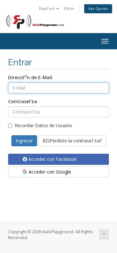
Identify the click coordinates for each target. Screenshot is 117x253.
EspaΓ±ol (47, 8)
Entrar (69, 8)
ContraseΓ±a (22, 101)
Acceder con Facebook (52, 159)
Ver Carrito (98, 8)
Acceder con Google (49, 172)
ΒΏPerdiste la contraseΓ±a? (72, 141)
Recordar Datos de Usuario (43, 125)
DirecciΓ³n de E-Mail (30, 77)
